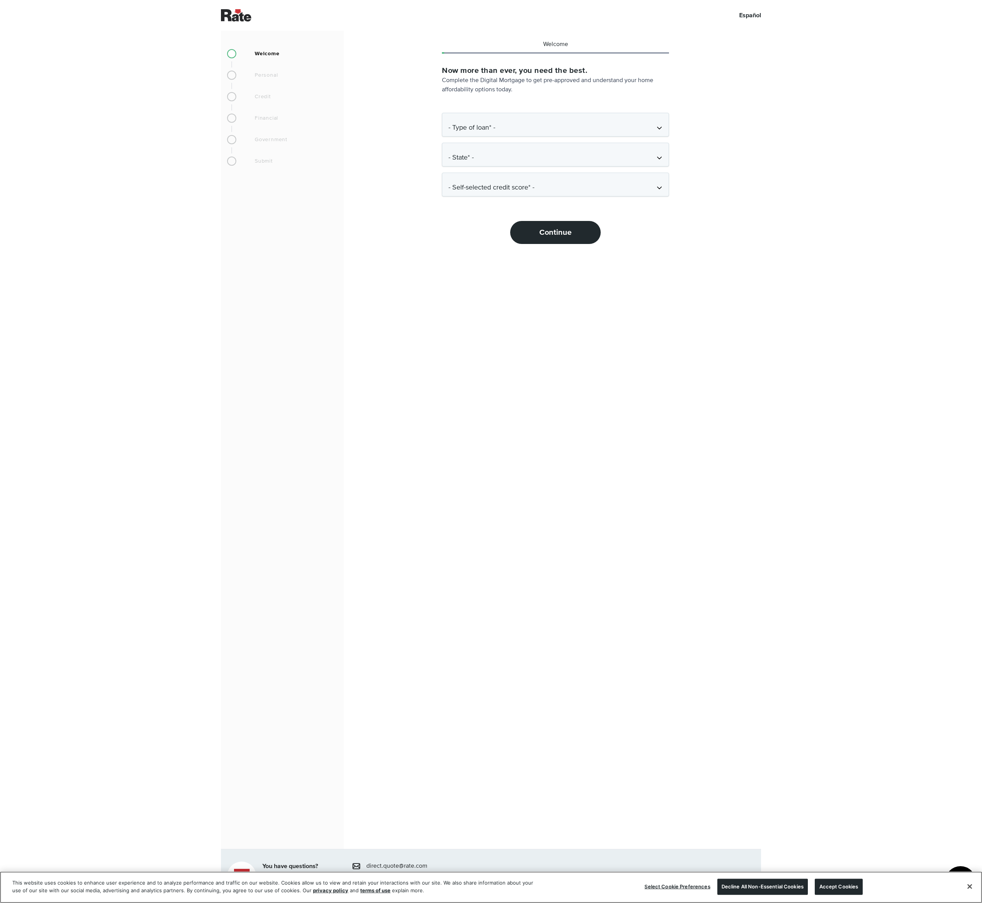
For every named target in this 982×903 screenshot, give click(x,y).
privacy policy (330, 890)
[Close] (969, 886)
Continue (555, 232)
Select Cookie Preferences (677, 886)
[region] (491, 887)
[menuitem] (282, 53)
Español (750, 15)
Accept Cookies (838, 886)
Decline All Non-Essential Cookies (763, 886)
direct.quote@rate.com (396, 866)
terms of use (375, 890)
